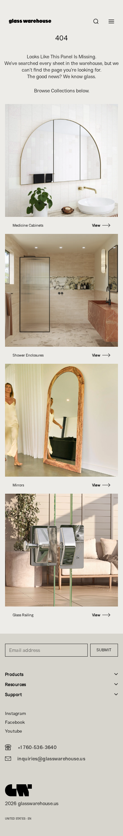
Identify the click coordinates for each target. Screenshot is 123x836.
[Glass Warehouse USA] (18, 790)
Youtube (13, 731)
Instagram (15, 713)
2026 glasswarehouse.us (31, 803)
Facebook (15, 722)
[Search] (96, 21)
